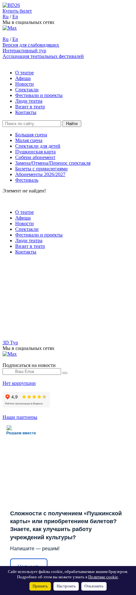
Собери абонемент (35, 157)
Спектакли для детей (37, 146)
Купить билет (17, 11)
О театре (24, 72)
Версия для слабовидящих (31, 45)
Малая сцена (28, 140)
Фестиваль (26, 180)
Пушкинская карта (35, 151)
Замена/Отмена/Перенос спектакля (52, 163)
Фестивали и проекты (39, 95)
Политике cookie (103, 577)
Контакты (25, 112)
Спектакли (27, 89)
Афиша (23, 78)
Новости (24, 84)
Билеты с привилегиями (41, 168)
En (15, 16)
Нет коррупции (19, 383)
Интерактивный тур (24, 50)
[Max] (10, 28)
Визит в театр (30, 106)
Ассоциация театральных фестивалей (43, 56)
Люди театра (28, 101)
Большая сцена (31, 134)
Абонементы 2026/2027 (40, 174)
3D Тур (10, 342)
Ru (6, 16)
